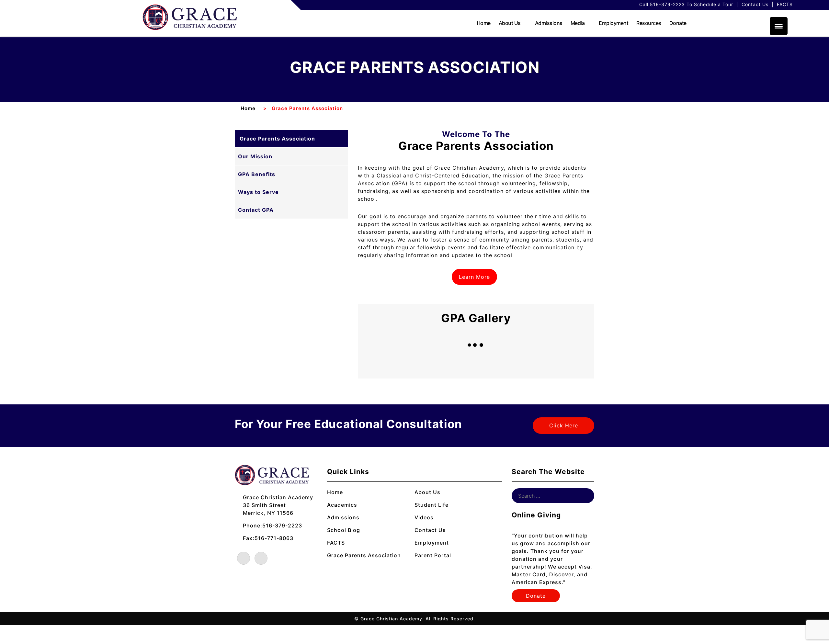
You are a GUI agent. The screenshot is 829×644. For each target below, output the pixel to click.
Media (578, 23)
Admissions (548, 23)
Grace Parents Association (277, 138)
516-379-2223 (282, 525)
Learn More (476, 277)
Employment (613, 23)
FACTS (785, 4)
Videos (424, 517)
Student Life (431, 505)
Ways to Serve (258, 192)
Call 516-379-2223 (662, 4)
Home (484, 23)
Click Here (563, 425)
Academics (342, 505)
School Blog (343, 530)
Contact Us (755, 4)
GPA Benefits (256, 174)
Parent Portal (432, 555)
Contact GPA (256, 210)
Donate (678, 23)
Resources (648, 23)
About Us (510, 23)
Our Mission (255, 156)
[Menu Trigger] (779, 26)
